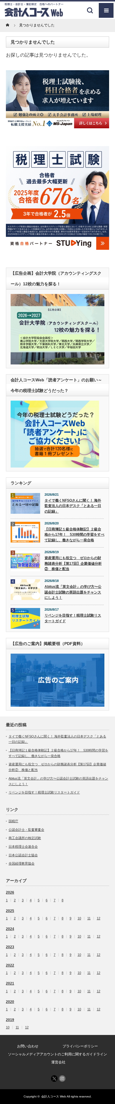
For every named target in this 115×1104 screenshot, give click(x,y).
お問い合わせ (27, 1046)
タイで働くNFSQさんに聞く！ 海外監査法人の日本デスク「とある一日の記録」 (73, 505)
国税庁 (13, 821)
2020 (10, 1002)
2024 (10, 929)
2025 (10, 911)
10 (79, 918)
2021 (10, 983)
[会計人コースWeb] (33, 14)
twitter (54, 1078)
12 (98, 918)
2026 (10, 892)
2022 (10, 965)
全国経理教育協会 (21, 863)
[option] (57, 99)
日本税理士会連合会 (23, 846)
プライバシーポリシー (80, 1046)
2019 (10, 1020)
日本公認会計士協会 (23, 855)
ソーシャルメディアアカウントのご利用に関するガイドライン (57, 1054)
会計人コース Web (53, 1096)
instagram (62, 1078)
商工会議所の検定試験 (25, 838)
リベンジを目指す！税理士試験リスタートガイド (73, 618)
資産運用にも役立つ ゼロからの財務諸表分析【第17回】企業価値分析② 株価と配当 (73, 563)
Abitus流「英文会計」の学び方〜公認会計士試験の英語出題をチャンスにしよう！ (73, 592)
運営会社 (58, 1062)
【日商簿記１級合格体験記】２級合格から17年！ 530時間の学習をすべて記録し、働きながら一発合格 (74, 534)
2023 (10, 947)
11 (89, 918)
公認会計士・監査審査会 (26, 829)
